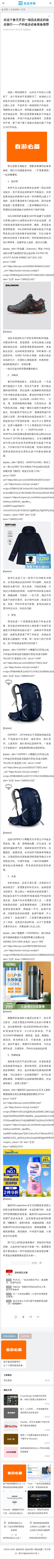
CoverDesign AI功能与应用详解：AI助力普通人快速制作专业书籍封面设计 (34, 1399)
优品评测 (29, 1549)
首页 (6, 9)
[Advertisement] (27, 60)
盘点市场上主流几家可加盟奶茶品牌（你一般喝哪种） (27, 1302)
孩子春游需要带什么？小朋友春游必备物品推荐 (13, 1365)
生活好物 (15, 9)
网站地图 (39, 1549)
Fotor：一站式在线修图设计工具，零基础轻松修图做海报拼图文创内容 (39, 1487)
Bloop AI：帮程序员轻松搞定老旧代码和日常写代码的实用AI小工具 (39, 1513)
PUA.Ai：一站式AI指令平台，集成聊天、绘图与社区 (27, 1281)
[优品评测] (27, 3)
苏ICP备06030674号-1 (29, 1553)
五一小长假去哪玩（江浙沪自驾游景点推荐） (27, 1295)
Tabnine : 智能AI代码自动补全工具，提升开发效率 (27, 1288)
